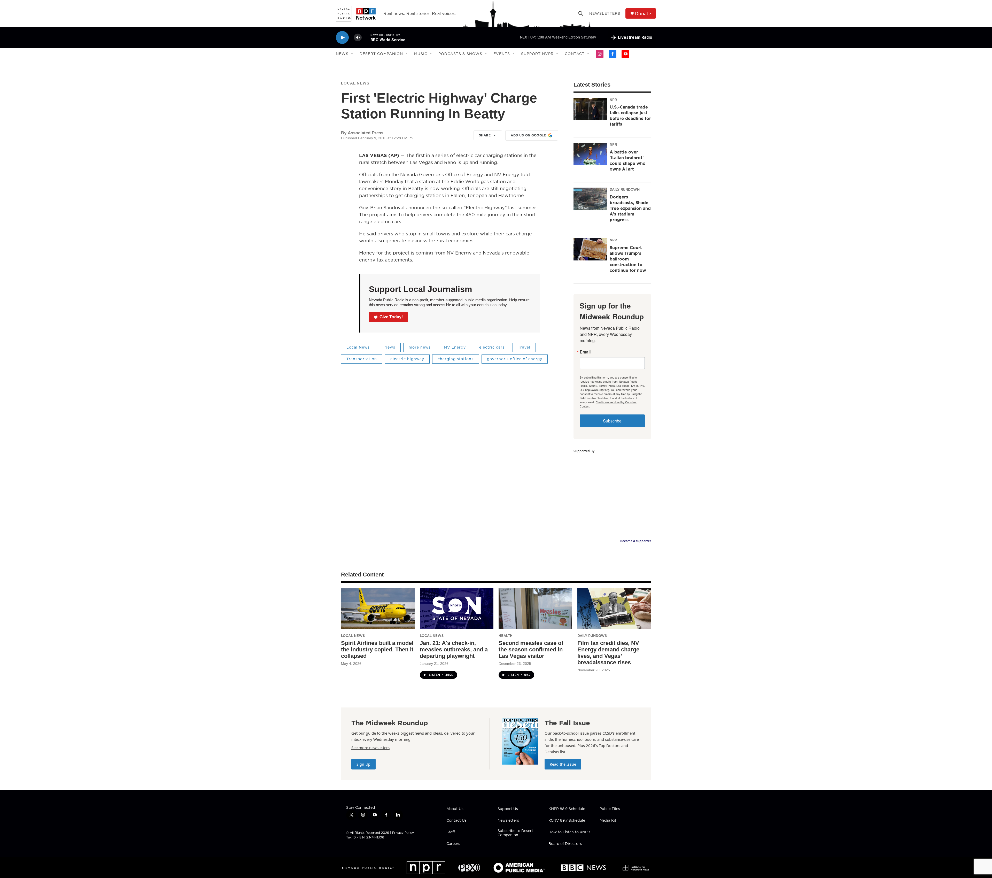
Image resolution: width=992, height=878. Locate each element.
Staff (450, 832)
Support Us (508, 809)
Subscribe (612, 421)
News (342, 53)
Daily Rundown (625, 189)
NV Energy (455, 347)
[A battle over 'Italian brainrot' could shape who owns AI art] (590, 154)
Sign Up (363, 764)
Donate (643, 13)
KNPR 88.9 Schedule (566, 809)
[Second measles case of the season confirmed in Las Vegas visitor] (535, 608)
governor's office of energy (514, 358)
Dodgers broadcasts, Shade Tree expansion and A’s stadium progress (630, 208)
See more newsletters (370, 747)
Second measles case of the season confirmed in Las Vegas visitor (531, 649)
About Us (454, 809)
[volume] (357, 37)
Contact (575, 53)
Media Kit (608, 821)
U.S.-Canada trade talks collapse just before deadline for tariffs (630, 115)
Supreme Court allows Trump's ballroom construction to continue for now (628, 259)
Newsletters (604, 13)
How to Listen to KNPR (569, 832)
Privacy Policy (403, 832)
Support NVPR (537, 53)
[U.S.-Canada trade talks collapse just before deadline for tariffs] (590, 109)
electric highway (407, 358)
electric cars (492, 347)
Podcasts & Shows (460, 53)
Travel (524, 347)
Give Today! (391, 317)
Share (485, 135)
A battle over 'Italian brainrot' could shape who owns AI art (628, 160)
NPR (613, 99)
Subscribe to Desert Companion (515, 833)
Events (501, 53)
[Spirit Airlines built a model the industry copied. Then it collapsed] (378, 608)
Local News (355, 83)
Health (506, 635)
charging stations (456, 358)
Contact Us (456, 821)
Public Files (610, 809)
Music (420, 53)
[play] (342, 38)
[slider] (366, 37)
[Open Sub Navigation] (352, 54)
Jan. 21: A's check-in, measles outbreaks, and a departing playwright (454, 649)
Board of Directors (565, 844)
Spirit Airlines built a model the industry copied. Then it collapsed (377, 649)
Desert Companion (381, 53)
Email (585, 352)
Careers (453, 844)
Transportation (361, 358)
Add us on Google (528, 135)
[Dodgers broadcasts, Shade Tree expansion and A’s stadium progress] (590, 199)
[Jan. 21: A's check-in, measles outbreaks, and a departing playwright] (456, 608)
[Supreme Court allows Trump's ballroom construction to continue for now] (590, 249)
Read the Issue (563, 764)
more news (420, 347)
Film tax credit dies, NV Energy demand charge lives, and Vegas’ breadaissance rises (608, 653)
